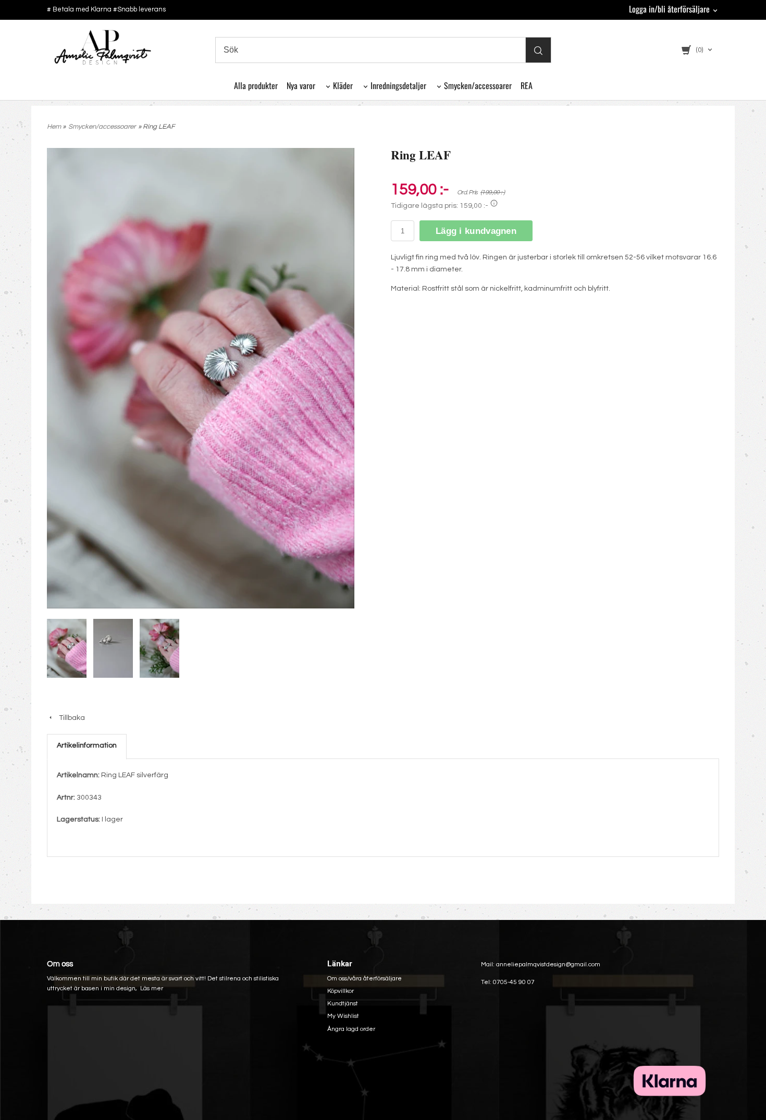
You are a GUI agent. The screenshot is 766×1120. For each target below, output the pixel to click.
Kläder (343, 85)
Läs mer (151, 988)
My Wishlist (343, 1016)
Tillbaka (69, 717)
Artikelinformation (87, 745)
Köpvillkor (340, 991)
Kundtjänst (342, 1003)
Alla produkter (256, 85)
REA (527, 85)
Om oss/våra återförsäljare (364, 978)
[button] (494, 203)
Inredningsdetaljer (398, 85)
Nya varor (301, 85)
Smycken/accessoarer (478, 85)
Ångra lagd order (351, 1029)
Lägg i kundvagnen (476, 231)
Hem (54, 126)
